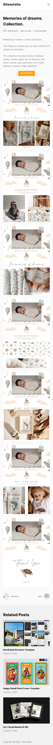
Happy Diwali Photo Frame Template (21, 688)
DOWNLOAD (26, 73)
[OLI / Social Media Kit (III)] (26, 710)
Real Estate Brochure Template (19, 649)
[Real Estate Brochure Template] (26, 633)
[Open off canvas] (48, 4)
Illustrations (40, 31)
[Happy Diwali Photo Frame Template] (26, 672)
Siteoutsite (12, 4)
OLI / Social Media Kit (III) (15, 727)
